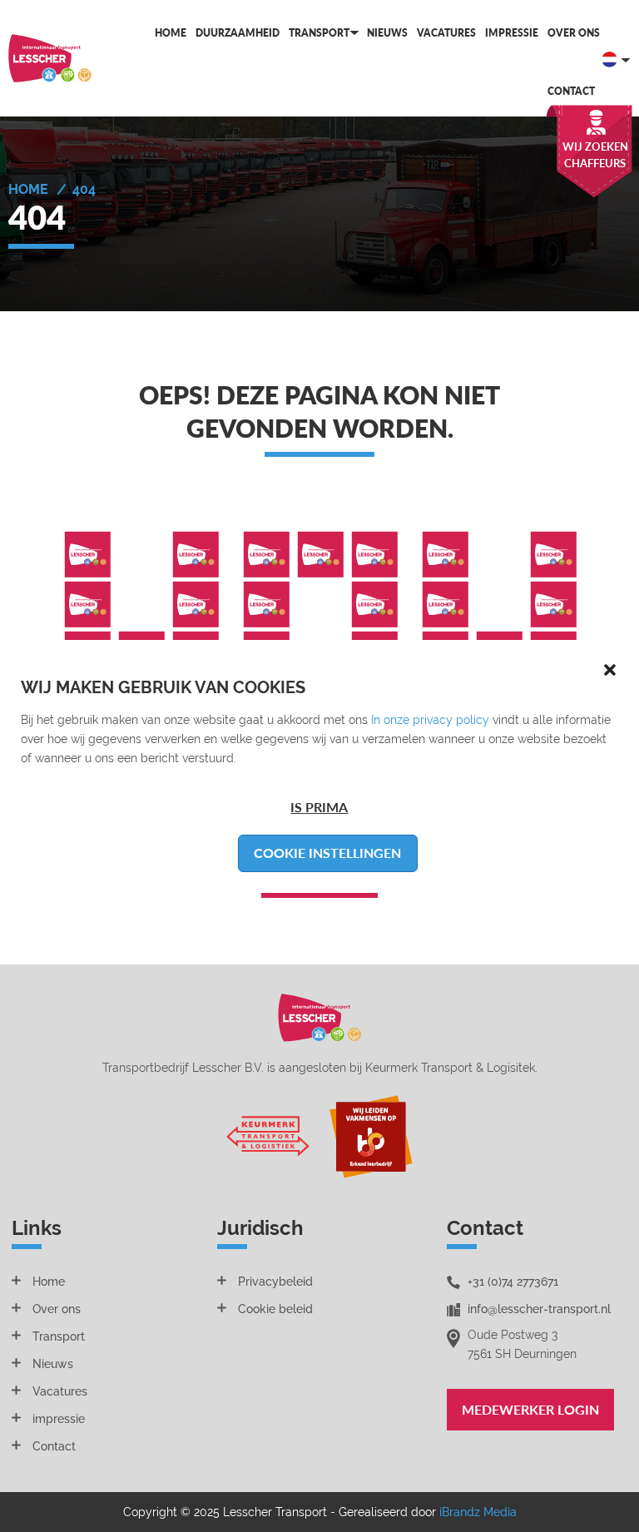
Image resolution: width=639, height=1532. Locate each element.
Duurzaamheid (238, 33)
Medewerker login (530, 1409)
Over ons (573, 33)
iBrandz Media (478, 1512)
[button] (610, 669)
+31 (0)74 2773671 (513, 1281)
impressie (58, 1418)
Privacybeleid (275, 1281)
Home (170, 33)
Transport (319, 33)
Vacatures (446, 33)
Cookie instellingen (327, 852)
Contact (571, 91)
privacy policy (451, 719)
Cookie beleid (275, 1309)
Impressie (511, 33)
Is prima (319, 807)
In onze (392, 719)
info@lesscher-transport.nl (539, 1309)
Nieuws (387, 33)
